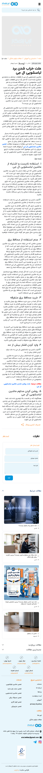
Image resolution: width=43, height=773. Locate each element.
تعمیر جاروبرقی (16, 706)
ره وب (16, 769)
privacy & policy (36, 704)
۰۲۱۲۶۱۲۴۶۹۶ (28, 671)
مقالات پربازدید (34, 644)
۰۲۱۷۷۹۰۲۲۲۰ (7, 662)
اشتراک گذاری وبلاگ (32, 424)
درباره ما (39, 688)
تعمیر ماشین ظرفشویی (14, 684)
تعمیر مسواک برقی (15, 697)
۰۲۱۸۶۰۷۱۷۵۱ (21, 662)
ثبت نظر (6, 436)
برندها (40, 692)
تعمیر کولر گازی (16, 702)
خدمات (39, 684)
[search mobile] (39, 10)
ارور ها (39, 715)
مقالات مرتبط (35, 490)
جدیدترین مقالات (33, 649)
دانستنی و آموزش (30, 58)
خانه (39, 58)
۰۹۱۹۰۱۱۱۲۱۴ (14, 671)
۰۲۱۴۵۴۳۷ (36, 662)
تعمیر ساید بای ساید (15, 688)
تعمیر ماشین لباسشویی (14, 693)
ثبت (9, 478)
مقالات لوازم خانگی (15, 58)
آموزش (39, 700)
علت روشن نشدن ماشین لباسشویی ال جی (22, 385)
